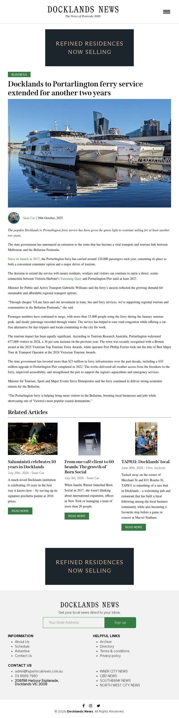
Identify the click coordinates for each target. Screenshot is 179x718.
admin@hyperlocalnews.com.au (39, 671)
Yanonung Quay (71, 278)
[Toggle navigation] (166, 12)
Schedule (22, 646)
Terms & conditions (115, 651)
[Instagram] (90, 706)
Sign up (120, 622)
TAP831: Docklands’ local (145, 461)
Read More (20, 511)
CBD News (108, 676)
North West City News (120, 685)
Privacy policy (110, 656)
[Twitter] (98, 706)
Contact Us (23, 656)
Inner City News (114, 671)
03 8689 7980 (26, 676)
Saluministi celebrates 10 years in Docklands (32, 464)
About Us (22, 642)
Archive (106, 642)
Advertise (22, 651)
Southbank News (115, 680)
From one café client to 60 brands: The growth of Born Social (89, 466)
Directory (107, 646)
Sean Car (29, 218)
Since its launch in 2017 (24, 259)
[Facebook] (84, 706)
